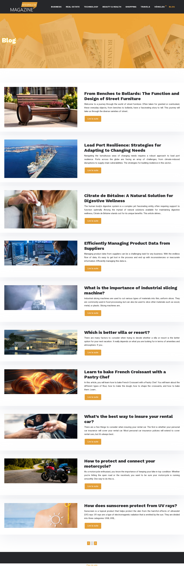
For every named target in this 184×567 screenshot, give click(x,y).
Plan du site (92, 565)
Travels (145, 7)
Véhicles (159, 7)
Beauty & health (111, 7)
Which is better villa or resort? (117, 332)
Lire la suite (93, 118)
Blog (172, 7)
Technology (91, 7)
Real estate (73, 7)
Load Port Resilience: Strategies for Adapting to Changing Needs (122, 148)
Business (56, 7)
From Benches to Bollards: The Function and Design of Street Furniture (131, 96)
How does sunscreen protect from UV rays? (130, 505)
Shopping (130, 7)
